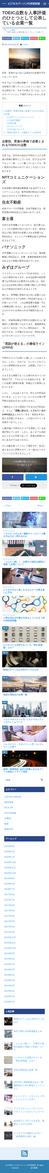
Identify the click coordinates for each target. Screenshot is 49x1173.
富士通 (11, 123)
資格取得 (8, 829)
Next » (40, 505)
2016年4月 (9, 980)
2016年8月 (9, 959)
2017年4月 (9, 916)
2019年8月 (9, 884)
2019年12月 (10, 862)
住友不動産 (13, 120)
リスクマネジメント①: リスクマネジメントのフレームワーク (29, 1110)
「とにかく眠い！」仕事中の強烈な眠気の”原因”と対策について (29, 1046)
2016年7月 (9, 964)
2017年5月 (9, 910)
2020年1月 (9, 857)
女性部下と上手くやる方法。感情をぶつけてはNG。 (29, 1122)
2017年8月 (9, 894)
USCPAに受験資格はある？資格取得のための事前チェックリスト (29, 1085)
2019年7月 (9, 889)
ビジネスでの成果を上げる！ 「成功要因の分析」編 (28, 1134)
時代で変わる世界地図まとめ (28, 1031)
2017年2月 (9, 927)
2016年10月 (10, 948)
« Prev (7, 505)
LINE (43, 38)
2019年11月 (10, 868)
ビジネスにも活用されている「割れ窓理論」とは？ (28, 1059)
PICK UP (8, 807)
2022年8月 (9, 846)
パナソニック (14, 126)
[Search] (42, 780)
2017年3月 (9, 921)
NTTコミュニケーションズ (20, 117)
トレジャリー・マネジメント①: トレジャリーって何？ (29, 1097)
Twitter (17, 38)
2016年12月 (10, 937)
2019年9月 (9, 878)
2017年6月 (9, 905)
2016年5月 (9, 975)
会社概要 (33, 1168)
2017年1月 (9, 932)
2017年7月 (9, 900)
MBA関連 (8, 802)
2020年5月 (9, 851)
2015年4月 (9, 991)
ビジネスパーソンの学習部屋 (24, 1165)
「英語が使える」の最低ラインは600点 (22, 132)
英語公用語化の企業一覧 (26, 1070)
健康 (6, 824)
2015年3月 (9, 996)
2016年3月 (9, 986)
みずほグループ (15, 129)
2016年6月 (9, 969)
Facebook (7, 38)
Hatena (25, 38)
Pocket (34, 38)
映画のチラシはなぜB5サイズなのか (29, 1020)
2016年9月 (9, 953)
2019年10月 (10, 873)
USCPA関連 (10, 813)
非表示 (27, 106)
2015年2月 (9, 1002)
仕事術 (25, 45)
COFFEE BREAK (12, 797)
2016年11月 (10, 943)
